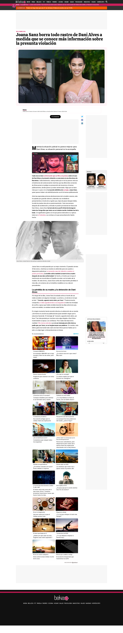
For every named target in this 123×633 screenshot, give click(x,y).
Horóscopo (96, 603)
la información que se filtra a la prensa (55, 176)
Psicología (68, 603)
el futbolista (41, 215)
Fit (35, 603)
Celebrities (24, 4)
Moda (25, 603)
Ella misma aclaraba (44, 323)
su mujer (66, 190)
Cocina (50, 603)
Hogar (56, 603)
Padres (44, 603)
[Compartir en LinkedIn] (82, 123)
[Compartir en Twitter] (82, 116)
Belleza (30, 603)
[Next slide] (103, 331)
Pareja (39, 603)
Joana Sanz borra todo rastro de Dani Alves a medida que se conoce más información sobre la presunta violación (64, 4)
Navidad (88, 603)
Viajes (83, 603)
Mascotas (76, 603)
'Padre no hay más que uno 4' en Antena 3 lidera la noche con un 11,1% (44, 8)
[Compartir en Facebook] (82, 120)
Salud (61, 603)
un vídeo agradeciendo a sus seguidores (52, 303)
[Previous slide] (89, 331)
